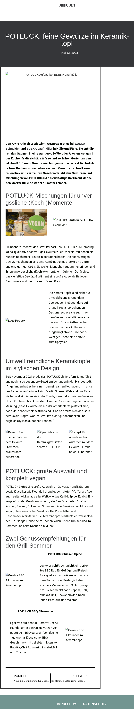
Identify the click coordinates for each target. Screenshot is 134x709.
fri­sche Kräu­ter (71, 521)
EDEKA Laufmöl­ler (39, 148)
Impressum (66, 704)
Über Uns (67, 5)
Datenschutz (95, 704)
